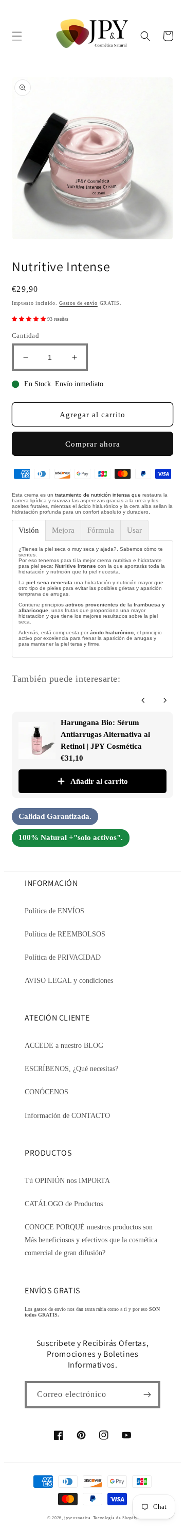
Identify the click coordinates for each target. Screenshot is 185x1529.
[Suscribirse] (147, 1394)
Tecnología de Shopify (115, 1518)
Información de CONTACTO (67, 1116)
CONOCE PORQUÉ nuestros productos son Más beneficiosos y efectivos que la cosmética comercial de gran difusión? (91, 1240)
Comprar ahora (92, 444)
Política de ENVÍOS (54, 911)
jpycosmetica (77, 1518)
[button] (17, 36)
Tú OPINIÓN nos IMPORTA (67, 1181)
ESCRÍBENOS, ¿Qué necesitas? (71, 1069)
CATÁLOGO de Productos (64, 1204)
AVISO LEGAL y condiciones (69, 980)
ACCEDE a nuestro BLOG (64, 1045)
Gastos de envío (78, 303)
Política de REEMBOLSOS (65, 934)
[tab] (29, 530)
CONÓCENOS (46, 1092)
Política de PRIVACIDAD (63, 957)
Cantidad (25, 335)
